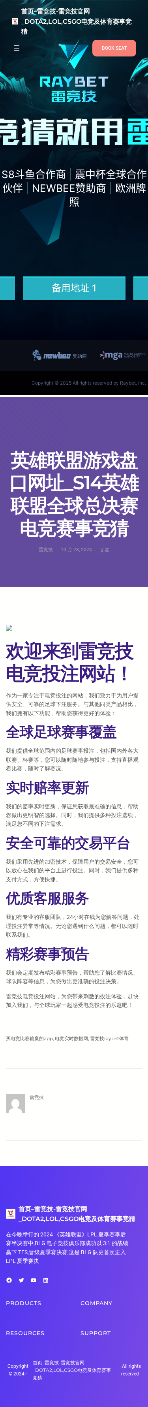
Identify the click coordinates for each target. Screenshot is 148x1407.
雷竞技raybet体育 (109, 1038)
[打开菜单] (16, 48)
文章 (104, 550)
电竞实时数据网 (71, 1038)
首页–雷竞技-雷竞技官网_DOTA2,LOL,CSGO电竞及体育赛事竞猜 (76, 21)
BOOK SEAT (114, 48)
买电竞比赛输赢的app (29, 1038)
